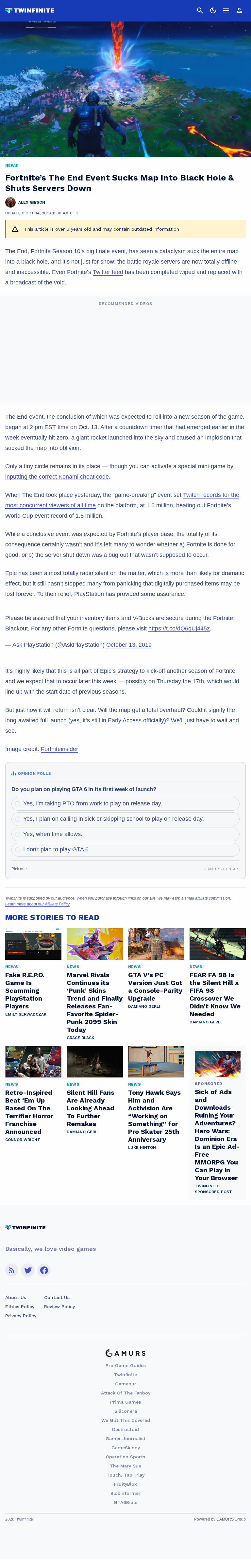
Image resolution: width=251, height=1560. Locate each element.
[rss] (11, 1270)
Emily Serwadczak (25, 1014)
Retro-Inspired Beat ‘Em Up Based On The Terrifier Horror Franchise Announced (29, 1112)
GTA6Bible (125, 1502)
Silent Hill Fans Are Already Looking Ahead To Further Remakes (90, 1108)
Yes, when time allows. (52, 834)
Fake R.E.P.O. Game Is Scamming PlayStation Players (24, 990)
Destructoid (125, 1429)
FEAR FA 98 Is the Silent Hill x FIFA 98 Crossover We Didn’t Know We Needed (215, 994)
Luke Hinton (142, 1147)
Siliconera (125, 1411)
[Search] (200, 10)
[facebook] (44, 1270)
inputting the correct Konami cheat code (57, 476)
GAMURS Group (231, 1519)
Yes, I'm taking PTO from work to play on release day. (92, 803)
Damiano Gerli (144, 1006)
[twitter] (28, 1270)
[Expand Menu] (226, 10)
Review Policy (59, 1306)
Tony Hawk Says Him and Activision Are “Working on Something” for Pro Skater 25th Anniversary (154, 1116)
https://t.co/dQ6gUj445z (179, 628)
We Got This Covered (125, 1420)
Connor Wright (22, 1139)
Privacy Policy (20, 1315)
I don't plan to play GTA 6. (56, 849)
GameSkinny (125, 1447)
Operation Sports (125, 1456)
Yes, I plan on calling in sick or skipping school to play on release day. (113, 819)
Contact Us (57, 1297)
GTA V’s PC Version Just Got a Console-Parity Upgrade (155, 986)
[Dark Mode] (213, 10)
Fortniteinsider (59, 749)
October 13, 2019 (129, 645)
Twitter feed (108, 272)
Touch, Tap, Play (125, 1475)
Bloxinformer (125, 1493)
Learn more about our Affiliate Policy (37, 904)
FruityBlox (125, 1484)
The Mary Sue (125, 1465)
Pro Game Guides (126, 1365)
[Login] (239, 10)
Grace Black (80, 1037)
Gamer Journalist (125, 1438)
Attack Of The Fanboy (125, 1392)
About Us (15, 1297)
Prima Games (125, 1402)
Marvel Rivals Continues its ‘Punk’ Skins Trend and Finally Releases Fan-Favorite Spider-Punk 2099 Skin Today (95, 1002)
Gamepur (125, 1383)
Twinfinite (125, 1374)
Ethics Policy (19, 1306)
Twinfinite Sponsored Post (213, 1189)
